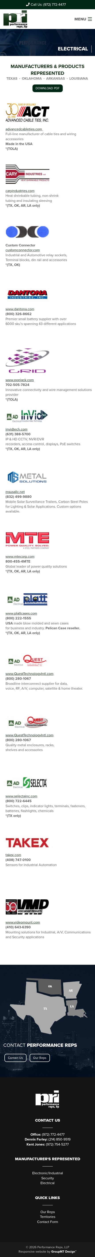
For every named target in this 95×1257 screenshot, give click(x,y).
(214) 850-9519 (47, 1139)
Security (47, 1178)
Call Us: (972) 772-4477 (48, 4)
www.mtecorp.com (20, 556)
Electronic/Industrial (47, 1173)
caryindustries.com (20, 191)
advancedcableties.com (24, 129)
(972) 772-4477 (47, 1134)
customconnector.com (23, 250)
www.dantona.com (20, 309)
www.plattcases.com (21, 613)
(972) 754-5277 (48, 1144)
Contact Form (47, 1222)
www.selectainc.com (21, 796)
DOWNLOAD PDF (48, 88)
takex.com (13, 855)
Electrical (47, 1183)
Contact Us (15, 1058)
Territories (47, 1217)
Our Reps (39, 1058)
